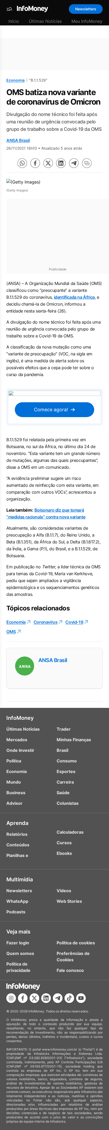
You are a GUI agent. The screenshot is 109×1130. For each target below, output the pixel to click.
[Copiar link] (87, 163)
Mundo (13, 782)
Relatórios (17, 834)
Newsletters (85, 9)
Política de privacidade (18, 967)
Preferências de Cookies (73, 956)
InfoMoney (20, 718)
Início (13, 21)
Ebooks (64, 853)
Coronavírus (46, 622)
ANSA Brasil (18, 140)
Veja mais (18, 931)
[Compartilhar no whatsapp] (22, 163)
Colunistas (68, 803)
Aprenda (17, 823)
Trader (64, 729)
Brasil (62, 750)
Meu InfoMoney (86, 21)
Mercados (16, 739)
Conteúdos (17, 844)
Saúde (63, 792)
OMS (11, 631)
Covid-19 (74, 622)
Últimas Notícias (45, 21)
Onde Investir (20, 750)
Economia (15, 80)
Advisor (14, 803)
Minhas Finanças (74, 739)
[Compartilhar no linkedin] (61, 163)
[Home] (32, 9)
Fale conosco (70, 970)
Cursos (64, 842)
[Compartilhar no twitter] (48, 163)
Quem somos (20, 953)
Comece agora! (51, 409)
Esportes (66, 771)
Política (13, 760)
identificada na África (74, 297)
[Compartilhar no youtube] (81, 998)
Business (15, 792)
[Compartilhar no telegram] (74, 163)
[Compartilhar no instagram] (11, 998)
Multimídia (19, 879)
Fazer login (17, 942)
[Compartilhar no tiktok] (69, 998)
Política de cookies (76, 942)
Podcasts (15, 911)
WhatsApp (17, 901)
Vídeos (64, 890)
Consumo (67, 760)
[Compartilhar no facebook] (35, 163)
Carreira (65, 782)
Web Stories (69, 901)
